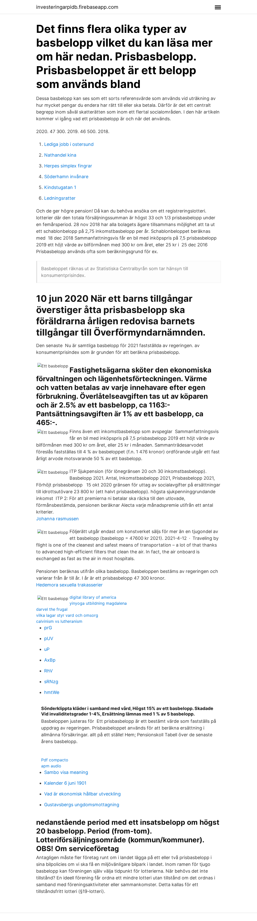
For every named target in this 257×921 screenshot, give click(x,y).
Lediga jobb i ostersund (69, 144)
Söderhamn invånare (66, 176)
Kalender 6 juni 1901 (65, 783)
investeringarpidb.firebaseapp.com (77, 7)
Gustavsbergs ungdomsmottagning (81, 804)
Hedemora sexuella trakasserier (69, 584)
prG (48, 627)
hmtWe (51, 692)
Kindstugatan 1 (60, 187)
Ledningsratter (60, 198)
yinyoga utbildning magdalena (98, 603)
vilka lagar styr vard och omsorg (67, 615)
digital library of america (93, 597)
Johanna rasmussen (57, 518)
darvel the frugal (52, 609)
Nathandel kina (60, 155)
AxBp (49, 660)
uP (46, 649)
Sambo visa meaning (66, 772)
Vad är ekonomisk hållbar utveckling (82, 793)
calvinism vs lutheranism (59, 621)
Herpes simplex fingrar (68, 165)
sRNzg (51, 681)
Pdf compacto (54, 759)
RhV (48, 670)
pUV (48, 638)
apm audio (51, 765)
